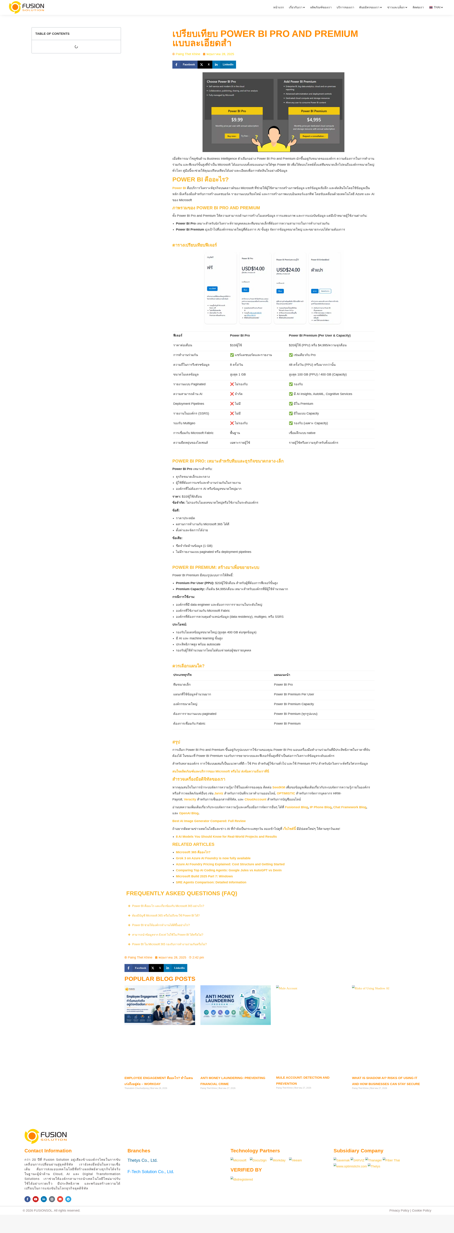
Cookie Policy (421, 1210)
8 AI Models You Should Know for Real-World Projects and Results (226, 836)
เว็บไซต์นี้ (289, 829)
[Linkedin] (44, 1199)
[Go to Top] (448, 1227)
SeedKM (278, 787)
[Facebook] (27, 1199)
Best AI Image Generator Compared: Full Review (209, 821)
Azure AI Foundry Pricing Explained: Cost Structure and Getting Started (231, 864)
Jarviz (218, 793)
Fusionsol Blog (296, 807)
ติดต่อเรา (418, 7)
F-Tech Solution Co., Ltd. (151, 1171)
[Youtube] (36, 1199)
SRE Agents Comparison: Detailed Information (211, 882)
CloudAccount (255, 799)
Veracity (190, 799)
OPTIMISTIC (286, 793)
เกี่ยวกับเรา (295, 7)
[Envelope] (60, 1199)
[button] (185, 65)
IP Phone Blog (320, 807)
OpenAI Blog (188, 813)
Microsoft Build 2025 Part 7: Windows (204, 876)
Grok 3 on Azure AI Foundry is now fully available (213, 858)
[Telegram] (68, 1199)
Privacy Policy (399, 1210)
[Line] (52, 1199)
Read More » (130, 1095)
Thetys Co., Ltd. (143, 1160)
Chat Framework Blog (349, 807)
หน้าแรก (278, 7)
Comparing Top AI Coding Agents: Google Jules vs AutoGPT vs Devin (229, 870)
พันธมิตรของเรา (369, 7)
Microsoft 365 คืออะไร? (193, 852)
